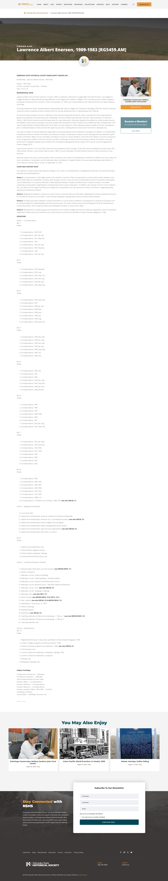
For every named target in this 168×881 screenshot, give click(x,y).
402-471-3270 (102, 865)
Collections (26, 852)
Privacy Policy (78, 852)
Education (52, 852)
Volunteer (68, 852)
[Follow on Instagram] (124, 852)
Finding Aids (24, 46)
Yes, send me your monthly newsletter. (93, 817)
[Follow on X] (127, 852)
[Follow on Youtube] (131, 852)
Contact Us (125, 865)
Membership (42, 852)
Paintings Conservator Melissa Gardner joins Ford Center (135, 101)
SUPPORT (124, 863)
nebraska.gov (83, 875)
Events (60, 852)
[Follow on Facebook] (120, 852)
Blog (38, 766)
